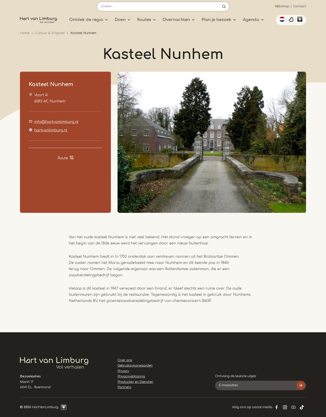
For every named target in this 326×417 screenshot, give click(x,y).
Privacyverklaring (131, 376)
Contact (299, 6)
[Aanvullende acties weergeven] (281, 19)
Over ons (125, 360)
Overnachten (176, 19)
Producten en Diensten (135, 382)
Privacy (123, 371)
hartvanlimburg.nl (50, 130)
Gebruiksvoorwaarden (135, 365)
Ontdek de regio (86, 19)
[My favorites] (291, 20)
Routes (144, 19)
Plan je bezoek (216, 19)
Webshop (282, 6)
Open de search (224, 6)
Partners (124, 387)
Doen (120, 19)
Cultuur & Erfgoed (50, 33)
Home (24, 33)
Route (63, 158)
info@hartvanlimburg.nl (56, 122)
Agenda (251, 19)
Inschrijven (300, 385)
